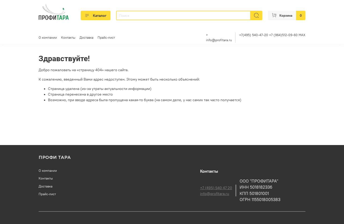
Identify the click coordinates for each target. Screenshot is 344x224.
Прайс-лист (106, 37)
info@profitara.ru (219, 40)
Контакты (68, 37)
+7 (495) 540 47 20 (216, 187)
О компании (48, 37)
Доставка (86, 37)
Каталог (99, 15)
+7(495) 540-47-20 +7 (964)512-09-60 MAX (272, 35)
